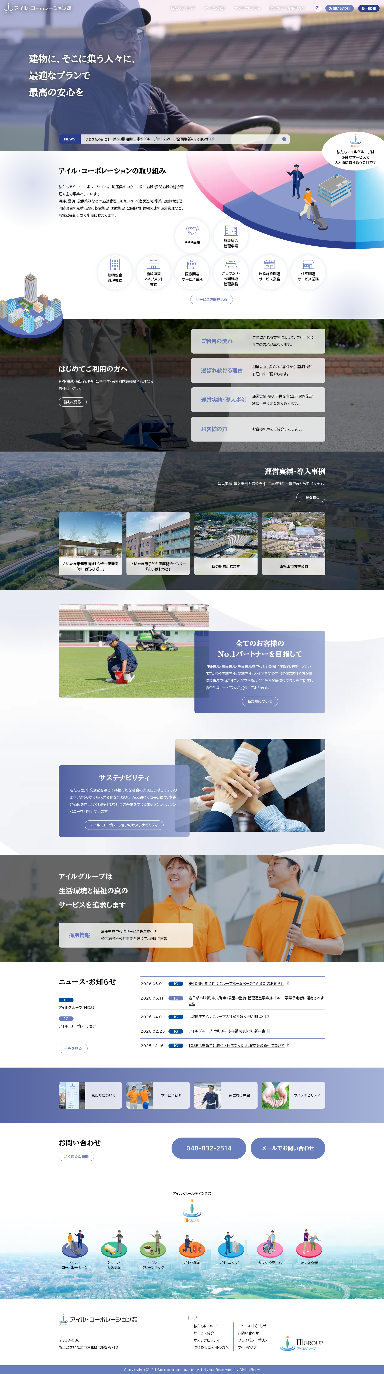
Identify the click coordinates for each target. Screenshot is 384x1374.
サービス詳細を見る (211, 299)
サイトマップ (247, 1347)
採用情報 (369, 8)
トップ (192, 1318)
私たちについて (183, 8)
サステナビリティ (247, 8)
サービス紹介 (214, 8)
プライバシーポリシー (254, 1340)
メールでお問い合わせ (288, 1148)
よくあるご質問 (76, 1156)
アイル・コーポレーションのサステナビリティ (124, 825)
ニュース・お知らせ (252, 1326)
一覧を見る (311, 497)
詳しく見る (72, 402)
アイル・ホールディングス (192, 1193)
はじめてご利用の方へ (287, 8)
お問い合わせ (339, 8)
